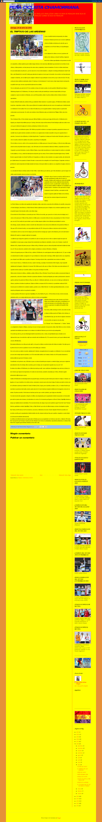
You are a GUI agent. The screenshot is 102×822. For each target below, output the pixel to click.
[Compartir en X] (43, 427)
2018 (77, 739)
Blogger (59, 818)
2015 (77, 796)
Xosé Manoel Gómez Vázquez (81, 683)
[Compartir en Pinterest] (46, 427)
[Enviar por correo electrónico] (40, 427)
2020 (77, 734)
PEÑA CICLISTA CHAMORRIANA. (44, 7)
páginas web (82, 345)
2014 (77, 799)
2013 (77, 801)
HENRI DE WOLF (81, 772)
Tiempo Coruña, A (84, 349)
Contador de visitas (82, 344)
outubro (80, 751)
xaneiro (80, 793)
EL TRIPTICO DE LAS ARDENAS (82, 769)
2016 (77, 744)
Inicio (41, 475)
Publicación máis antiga (65, 475)
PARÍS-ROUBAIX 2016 (82, 774)
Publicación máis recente (17, 475)
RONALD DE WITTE (82, 777)
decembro (80, 746)
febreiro (80, 791)
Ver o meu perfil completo (81, 686)
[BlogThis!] (42, 427)
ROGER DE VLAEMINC (82, 782)
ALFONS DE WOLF (82, 767)
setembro (80, 753)
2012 (77, 803)
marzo (79, 789)
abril (79, 765)
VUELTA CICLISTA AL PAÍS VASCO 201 (83, 779)
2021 (77, 732)
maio (79, 762)
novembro (80, 748)
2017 (77, 741)
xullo (79, 758)
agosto (79, 755)
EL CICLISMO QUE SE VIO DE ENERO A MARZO (83, 785)
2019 (77, 737)
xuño (79, 760)
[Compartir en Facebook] (45, 427)
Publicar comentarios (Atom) (25, 478)
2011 (77, 806)
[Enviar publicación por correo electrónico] (37, 427)
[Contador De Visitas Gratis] (82, 342)
